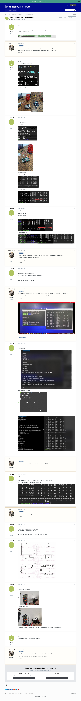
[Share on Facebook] (8, 689)
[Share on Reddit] (14, 689)
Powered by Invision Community (40, 699)
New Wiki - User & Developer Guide (39, 1)
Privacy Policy (37, 696)
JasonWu (12, 19)
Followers (70, 17)
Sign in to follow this (63, 17)
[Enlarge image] (37, 36)
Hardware (23, 19)
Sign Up (72, 5)
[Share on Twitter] (6, 689)
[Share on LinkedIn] (16, 689)
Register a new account (24, 677)
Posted (21, 22)
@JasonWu (21, 45)
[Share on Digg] (10, 689)
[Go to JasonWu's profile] (7, 18)
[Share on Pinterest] (18, 689)
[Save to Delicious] (12, 689)
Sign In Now (57, 677)
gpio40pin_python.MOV (22, 337)
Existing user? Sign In (65, 5)
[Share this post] (74, 43)
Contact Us (44, 696)
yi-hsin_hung (11, 43)
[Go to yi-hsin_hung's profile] (11, 48)
